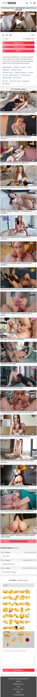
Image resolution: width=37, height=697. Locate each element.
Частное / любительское (10, 75)
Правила (18, 681)
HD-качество (17, 77)
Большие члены (8, 72)
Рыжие (30, 72)
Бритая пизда (7, 77)
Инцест (23, 67)
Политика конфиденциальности (18, 678)
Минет (29, 67)
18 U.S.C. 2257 (18, 689)
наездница (25, 81)
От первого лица (25, 75)
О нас (18, 686)
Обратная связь (18, 684)
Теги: (6, 81)
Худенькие (6, 70)
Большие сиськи (16, 70)
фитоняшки (6, 83)
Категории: (8, 67)
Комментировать (20, 47)
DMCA (18, 692)
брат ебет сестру (15, 81)
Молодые (17, 67)
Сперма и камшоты (20, 72)
